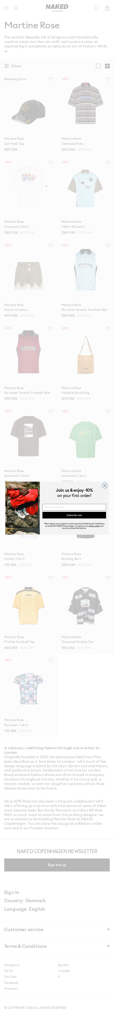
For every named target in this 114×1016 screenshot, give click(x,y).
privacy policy (94, 526)
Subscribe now (74, 514)
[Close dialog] (104, 485)
